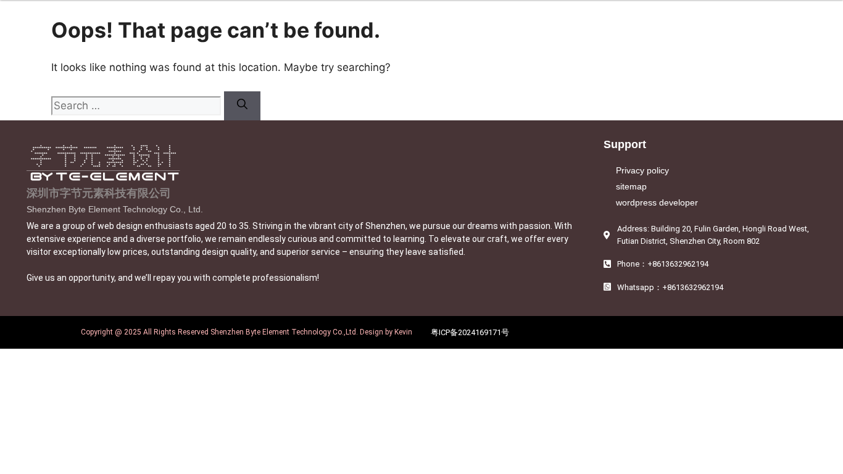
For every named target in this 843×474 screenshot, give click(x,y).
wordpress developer (657, 202)
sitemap (631, 186)
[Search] (242, 106)
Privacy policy (642, 170)
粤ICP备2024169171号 (470, 332)
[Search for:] (137, 105)
